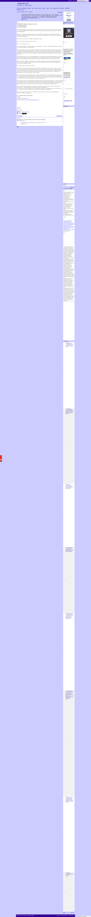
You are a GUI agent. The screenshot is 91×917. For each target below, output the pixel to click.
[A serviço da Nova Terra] (68, 66)
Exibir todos (72, 912)
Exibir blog (25, 19)
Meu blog (30, 11)
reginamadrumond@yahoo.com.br (33, 99)
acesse (69, 16)
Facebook (20, 113)
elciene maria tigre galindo (30, 122)
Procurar (89, 0)
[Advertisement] (67, 125)
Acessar (74, 0)
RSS (17, 126)
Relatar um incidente (63, 915)
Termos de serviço (71, 915)
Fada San (25, 915)
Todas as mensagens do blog (22, 11)
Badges (58, 915)
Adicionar (60, 12)
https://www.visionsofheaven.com (23, 98)
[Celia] (19, 17)
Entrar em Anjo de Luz (21, 120)
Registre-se (71, 0)
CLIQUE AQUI (66, 77)
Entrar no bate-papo (83, 916)
